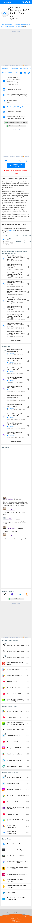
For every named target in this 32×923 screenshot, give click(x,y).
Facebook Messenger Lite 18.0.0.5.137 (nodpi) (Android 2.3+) (15, 324)
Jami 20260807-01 (12, 892)
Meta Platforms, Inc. (19, 19)
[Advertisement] (16, 48)
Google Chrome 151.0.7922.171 (12, 826)
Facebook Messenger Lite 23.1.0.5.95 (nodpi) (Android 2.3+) (16, 290)
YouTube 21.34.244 (12, 814)
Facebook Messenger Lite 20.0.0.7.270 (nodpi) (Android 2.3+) (15, 308)
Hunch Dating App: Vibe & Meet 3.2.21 (18, 874)
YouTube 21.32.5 (12, 682)
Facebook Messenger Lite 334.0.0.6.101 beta (14, 414)
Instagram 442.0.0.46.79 (14, 748)
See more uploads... (16, 340)
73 (14, 81)
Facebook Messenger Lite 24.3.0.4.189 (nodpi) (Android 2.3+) (15, 274)
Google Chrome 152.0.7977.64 (16, 796)
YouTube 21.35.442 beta (14, 802)
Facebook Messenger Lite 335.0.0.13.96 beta (14, 387)
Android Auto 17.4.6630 (14, 760)
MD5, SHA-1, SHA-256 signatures (16, 107)
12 (8, 8)
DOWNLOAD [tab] (5, 68)
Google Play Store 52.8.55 (14, 688)
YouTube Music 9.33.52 (14, 694)
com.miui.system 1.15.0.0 (14, 766)
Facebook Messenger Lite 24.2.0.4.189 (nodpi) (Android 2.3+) (15, 282)
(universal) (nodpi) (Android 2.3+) (14, 26)
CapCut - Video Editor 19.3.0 (15, 729)
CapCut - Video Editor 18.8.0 (15, 645)
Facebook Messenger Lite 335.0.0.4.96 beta (14, 405)
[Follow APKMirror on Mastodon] (12, 595)
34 (15, 111)
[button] (17, 73)
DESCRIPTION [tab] (14, 68)
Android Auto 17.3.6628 (14, 736)
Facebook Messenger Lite (21, 24)
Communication (7, 73)
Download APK (17, 165)
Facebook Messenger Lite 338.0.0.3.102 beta (14, 350)
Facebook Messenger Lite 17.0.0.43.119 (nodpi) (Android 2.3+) (16, 333)
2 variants (11, 371)
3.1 (2, 26)
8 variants (11, 353)
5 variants (11, 435)
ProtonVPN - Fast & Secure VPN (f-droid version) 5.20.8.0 (17, 862)
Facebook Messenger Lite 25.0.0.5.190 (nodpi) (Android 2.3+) (15, 266)
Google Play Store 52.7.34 (14, 669)
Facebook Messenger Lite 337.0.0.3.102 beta (14, 368)
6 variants (11, 362)
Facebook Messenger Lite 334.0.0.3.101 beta (14, 423)
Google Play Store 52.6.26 (14, 675)
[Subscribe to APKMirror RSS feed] (27, 595)
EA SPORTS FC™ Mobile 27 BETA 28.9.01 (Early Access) (15, 700)
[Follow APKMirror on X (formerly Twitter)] (5, 595)
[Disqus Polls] (16, 472)
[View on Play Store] (21, 73)
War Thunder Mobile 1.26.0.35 (15, 856)
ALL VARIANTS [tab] (24, 68)
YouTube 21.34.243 (12, 742)
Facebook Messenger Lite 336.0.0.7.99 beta (14, 377)
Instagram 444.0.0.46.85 (14, 790)
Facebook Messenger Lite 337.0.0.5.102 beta (14, 359)
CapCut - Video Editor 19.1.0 (15, 651)
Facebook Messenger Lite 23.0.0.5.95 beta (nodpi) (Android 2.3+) (16, 299)
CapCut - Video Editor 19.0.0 (15, 657)
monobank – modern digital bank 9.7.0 (18, 850)
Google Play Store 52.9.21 (14, 754)
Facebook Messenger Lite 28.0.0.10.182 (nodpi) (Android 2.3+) (16, 257)
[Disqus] (16, 518)
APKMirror (7, 2)
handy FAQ (12, 230)
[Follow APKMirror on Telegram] (20, 595)
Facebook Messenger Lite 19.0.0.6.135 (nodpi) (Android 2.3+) (15, 316)
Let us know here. (20, 913)
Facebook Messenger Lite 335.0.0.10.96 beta (14, 396)
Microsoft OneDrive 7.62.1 (14, 844)
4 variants (11, 380)
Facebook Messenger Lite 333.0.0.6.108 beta (14, 433)
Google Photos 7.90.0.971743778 (12, 832)
